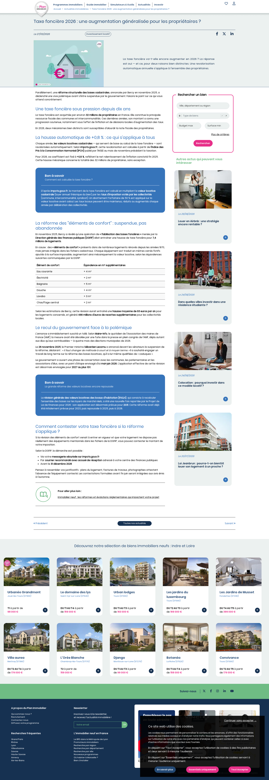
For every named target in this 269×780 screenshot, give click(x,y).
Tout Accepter (239, 769)
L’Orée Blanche (72, 657)
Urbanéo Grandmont (24, 592)
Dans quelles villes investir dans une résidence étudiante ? (202, 303)
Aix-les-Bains (17, 760)
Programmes (68, 4)
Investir (158, 4)
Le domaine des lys (76, 592)
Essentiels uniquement (202, 769)
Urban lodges (124, 592)
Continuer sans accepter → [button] (240, 720)
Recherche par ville (83, 751)
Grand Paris (17, 739)
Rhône (14, 742)
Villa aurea (15, 657)
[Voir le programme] (45, 609)
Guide (96, 4)
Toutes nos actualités (134, 523)
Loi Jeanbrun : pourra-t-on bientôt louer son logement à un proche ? (201, 465)
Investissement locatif (98, 34)
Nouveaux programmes (86, 754)
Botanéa (173, 657)
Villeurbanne (17, 748)
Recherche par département (89, 748)
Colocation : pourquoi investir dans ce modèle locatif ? (201, 384)
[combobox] (203, 116)
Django (119, 657)
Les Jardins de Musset (237, 592)
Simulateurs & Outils (122, 4)
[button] (234, 4)
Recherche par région (85, 745)
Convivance (229, 657)
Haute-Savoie (18, 754)
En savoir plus (165, 769)
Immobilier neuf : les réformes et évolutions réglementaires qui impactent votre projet (108, 497)
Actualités (144, 4)
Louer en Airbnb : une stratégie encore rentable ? (198, 222)
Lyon (13, 745)
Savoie (14, 751)
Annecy (15, 757)
